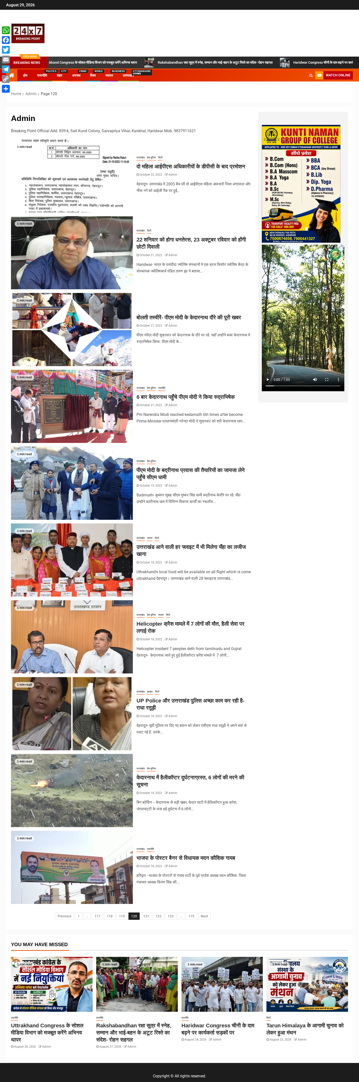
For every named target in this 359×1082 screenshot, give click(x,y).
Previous (64, 916)
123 (171, 916)
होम (25, 75)
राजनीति (42, 75)
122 (158, 916)
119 (122, 916)
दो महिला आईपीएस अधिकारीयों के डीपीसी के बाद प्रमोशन (191, 166)
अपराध (76, 75)
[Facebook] (6, 40)
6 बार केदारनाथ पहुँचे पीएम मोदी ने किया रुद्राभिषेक (186, 397)
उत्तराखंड (128, 75)
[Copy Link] (6, 79)
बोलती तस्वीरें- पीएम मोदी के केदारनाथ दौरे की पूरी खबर (189, 317)
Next (204, 916)
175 (191, 916)
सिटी (160, 157)
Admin (173, 174)
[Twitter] (6, 50)
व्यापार (109, 75)
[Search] (311, 75)
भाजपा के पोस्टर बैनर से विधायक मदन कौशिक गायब (186, 858)
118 (110, 916)
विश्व (93, 75)
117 (97, 916)
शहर (59, 75)
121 (146, 916)
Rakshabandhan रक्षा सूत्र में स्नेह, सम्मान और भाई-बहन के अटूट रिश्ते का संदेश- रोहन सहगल (152, 62)
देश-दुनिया (151, 157)
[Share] (6, 89)
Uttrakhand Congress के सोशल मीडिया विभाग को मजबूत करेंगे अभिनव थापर (47, 1032)
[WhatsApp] (6, 30)
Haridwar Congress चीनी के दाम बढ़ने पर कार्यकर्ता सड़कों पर (268, 62)
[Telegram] (6, 69)
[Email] (6, 59)
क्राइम (150, 691)
